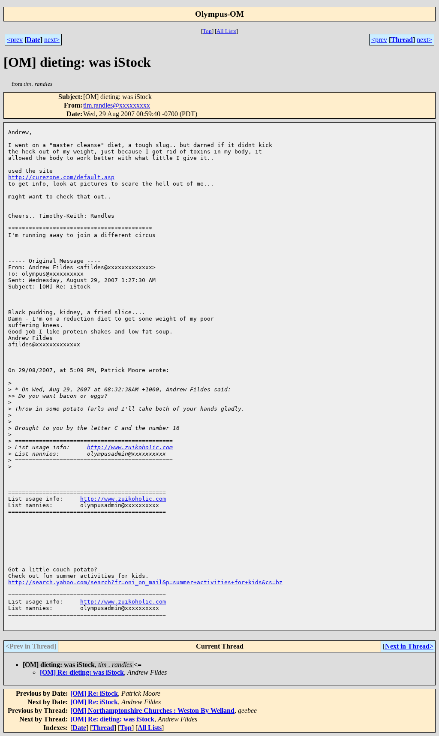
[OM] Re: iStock (94, 693)
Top (207, 31)
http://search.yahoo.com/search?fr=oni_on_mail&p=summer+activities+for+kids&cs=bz (145, 582)
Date (33, 39)
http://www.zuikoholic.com (130, 447)
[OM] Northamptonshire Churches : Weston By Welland (152, 710)
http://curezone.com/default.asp (61, 177)
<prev (15, 39)
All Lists (226, 31)
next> (52, 39)
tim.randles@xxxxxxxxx (116, 105)
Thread (402, 39)
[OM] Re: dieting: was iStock (82, 672)
